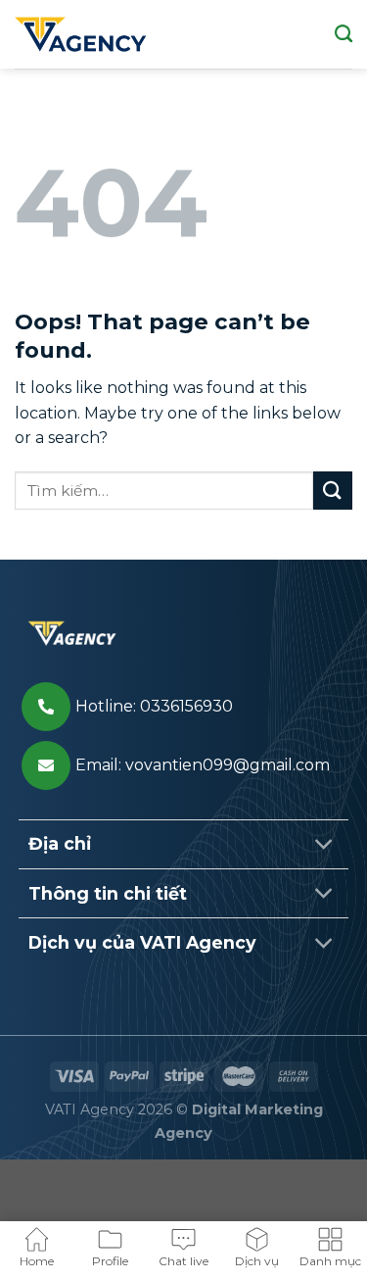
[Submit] (332, 490)
